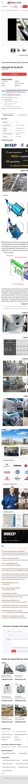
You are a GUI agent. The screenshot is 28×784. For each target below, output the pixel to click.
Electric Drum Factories (8, 763)
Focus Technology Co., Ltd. (18, 778)
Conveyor (17, 737)
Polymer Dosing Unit (5, 737)
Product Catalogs (22, 731)
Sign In (3, 108)
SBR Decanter (18, 739)
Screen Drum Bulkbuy (7, 770)
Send (14, 651)
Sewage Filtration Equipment (9, 753)
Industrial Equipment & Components (12, 10)
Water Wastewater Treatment (9, 767)
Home (2, 10)
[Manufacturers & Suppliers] (14, 2)
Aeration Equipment (22, 753)
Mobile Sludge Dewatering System (21, 734)
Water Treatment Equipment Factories (11, 760)
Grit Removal (4, 739)
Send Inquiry (14, 74)
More (2, 773)
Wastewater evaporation (6, 734)
